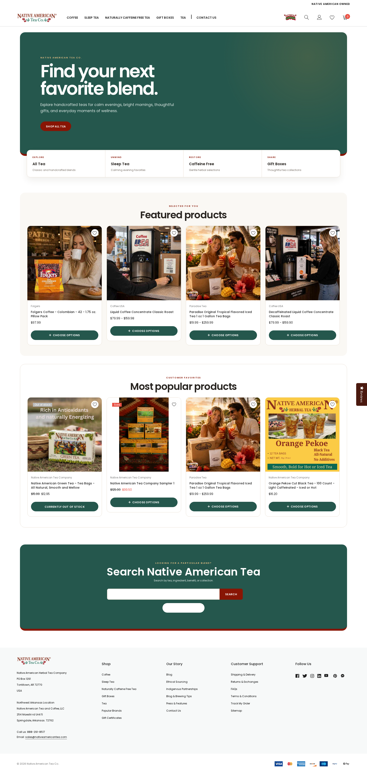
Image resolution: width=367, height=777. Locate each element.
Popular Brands (112, 710)
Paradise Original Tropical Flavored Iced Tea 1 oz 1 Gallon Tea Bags (220, 314)
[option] (265, 5)
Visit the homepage (183, 608)
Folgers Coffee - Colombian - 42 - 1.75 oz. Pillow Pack (63, 314)
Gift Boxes (108, 696)
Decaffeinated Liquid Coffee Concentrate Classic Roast (301, 314)
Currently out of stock (65, 507)
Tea (183, 18)
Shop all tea (56, 126)
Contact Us (206, 18)
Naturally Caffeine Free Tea (119, 689)
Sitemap (236, 710)
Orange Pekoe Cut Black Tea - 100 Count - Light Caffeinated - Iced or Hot (302, 485)
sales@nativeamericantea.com (46, 737)
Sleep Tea (108, 682)
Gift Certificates (112, 718)
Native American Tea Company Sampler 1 (142, 483)
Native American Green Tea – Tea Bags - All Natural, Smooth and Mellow (63, 485)
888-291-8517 (36, 732)
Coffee (72, 18)
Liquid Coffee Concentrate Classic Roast (142, 312)
